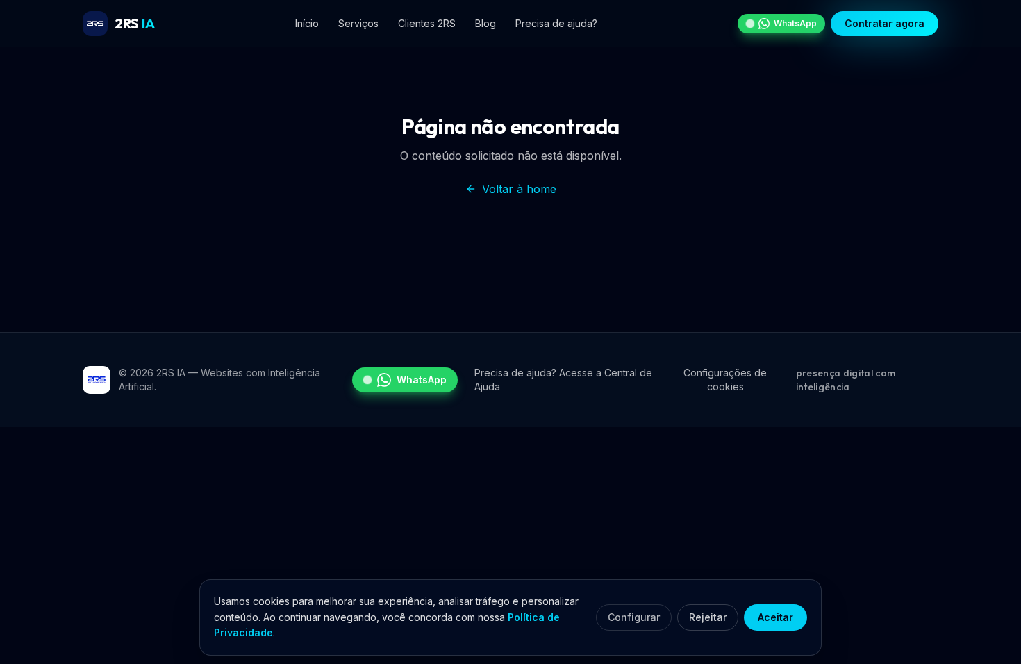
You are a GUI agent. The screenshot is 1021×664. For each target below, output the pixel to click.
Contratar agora (884, 23)
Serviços (358, 23)
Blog (485, 23)
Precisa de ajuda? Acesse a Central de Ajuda (563, 379)
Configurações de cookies (725, 379)
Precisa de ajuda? (556, 23)
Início (307, 23)
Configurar (634, 617)
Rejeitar (708, 617)
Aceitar (775, 617)
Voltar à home (519, 189)
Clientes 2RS (427, 23)
